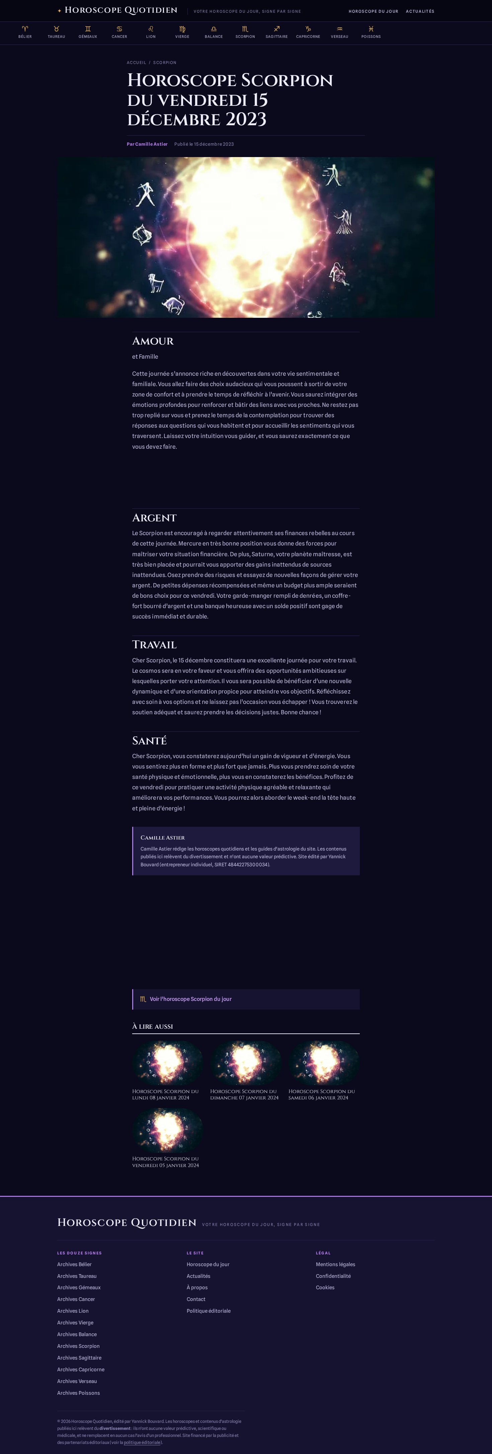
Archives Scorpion (78, 1346)
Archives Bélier (74, 1264)
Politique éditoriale (209, 1311)
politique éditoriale (142, 1442)
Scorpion (164, 62)
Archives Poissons (78, 1393)
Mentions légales (335, 1264)
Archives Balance (77, 1334)
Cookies (325, 1288)
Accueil (136, 62)
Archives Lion (73, 1311)
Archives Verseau (77, 1381)
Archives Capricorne (80, 1370)
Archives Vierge (75, 1323)
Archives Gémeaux (79, 1288)
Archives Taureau (77, 1276)
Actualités (420, 11)
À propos (197, 1288)
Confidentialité (333, 1276)
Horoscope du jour (374, 11)
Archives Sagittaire (79, 1358)
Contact (196, 1299)
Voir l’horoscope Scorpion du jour (186, 999)
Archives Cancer (76, 1299)
